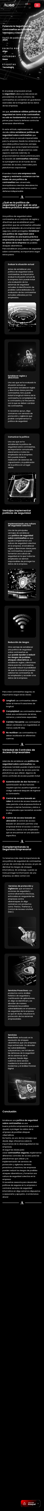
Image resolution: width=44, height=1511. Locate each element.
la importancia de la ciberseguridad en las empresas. (20, 1144)
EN (26, 4)
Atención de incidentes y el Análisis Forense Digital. (22, 1066)
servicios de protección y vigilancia (20, 414)
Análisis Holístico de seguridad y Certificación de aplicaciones (21, 996)
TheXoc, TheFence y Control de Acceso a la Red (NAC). (20, 909)
